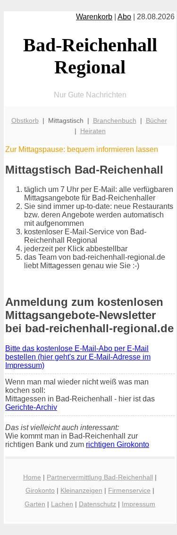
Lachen (62, 504)
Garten (35, 504)
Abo (124, 17)
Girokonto (40, 490)
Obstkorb (25, 120)
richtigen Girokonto (117, 444)
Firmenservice (129, 490)
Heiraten (93, 131)
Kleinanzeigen (81, 490)
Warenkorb (94, 17)
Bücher (156, 120)
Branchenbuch (114, 120)
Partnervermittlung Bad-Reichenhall (100, 477)
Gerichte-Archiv (31, 407)
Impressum (138, 504)
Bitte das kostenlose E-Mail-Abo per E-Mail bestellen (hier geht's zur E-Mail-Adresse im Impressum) (78, 356)
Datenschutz (97, 504)
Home (32, 477)
